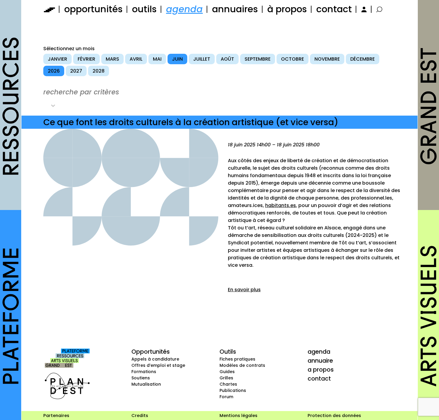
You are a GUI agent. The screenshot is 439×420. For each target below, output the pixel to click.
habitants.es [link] (280, 205)
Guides (227, 372)
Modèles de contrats (242, 365)
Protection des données (334, 415)
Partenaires (56, 415)
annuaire (320, 360)
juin (177, 59)
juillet (201, 59)
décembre (362, 59)
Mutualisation (146, 384)
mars (112, 59)
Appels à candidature (155, 359)
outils (144, 9)
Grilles (226, 378)
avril (136, 59)
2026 (54, 71)
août (227, 59)
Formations (143, 372)
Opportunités (150, 351)
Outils (228, 351)
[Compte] (363, 9)
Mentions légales (238, 415)
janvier (57, 59)
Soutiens (140, 378)
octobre (292, 59)
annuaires (235, 9)
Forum (226, 397)
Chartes (228, 384)
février (86, 59)
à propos (287, 9)
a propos (321, 369)
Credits (139, 415)
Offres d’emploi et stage (158, 365)
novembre (327, 59)
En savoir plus (244, 289)
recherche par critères (81, 92)
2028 (99, 71)
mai (157, 59)
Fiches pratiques (237, 359)
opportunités (93, 9)
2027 (76, 71)
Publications (233, 390)
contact (334, 9)
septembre (258, 59)
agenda (184, 9)
